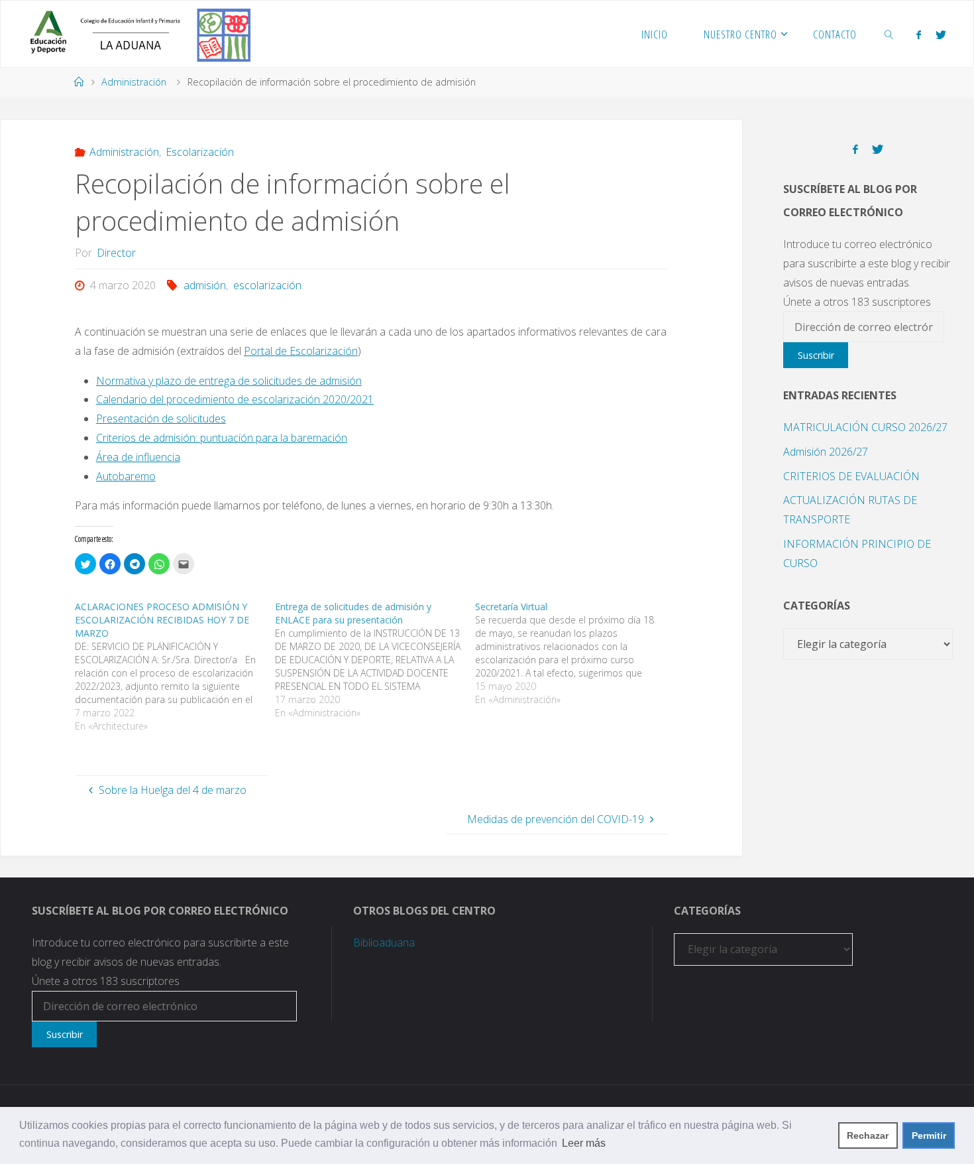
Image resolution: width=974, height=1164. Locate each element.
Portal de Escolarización (301, 351)
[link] (889, 34)
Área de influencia (138, 457)
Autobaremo (126, 476)
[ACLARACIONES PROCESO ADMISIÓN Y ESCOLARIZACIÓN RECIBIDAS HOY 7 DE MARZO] (175, 666)
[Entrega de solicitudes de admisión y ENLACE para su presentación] (375, 660)
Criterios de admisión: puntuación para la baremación (221, 437)
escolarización (267, 285)
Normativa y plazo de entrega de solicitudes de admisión (229, 380)
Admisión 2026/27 (825, 451)
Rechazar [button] (868, 1135)
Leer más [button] (584, 1143)
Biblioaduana (384, 942)
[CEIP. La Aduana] (135, 34)
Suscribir (816, 355)
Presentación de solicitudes (161, 418)
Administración (133, 82)
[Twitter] (940, 34)
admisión (205, 285)
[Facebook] (918, 34)
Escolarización (200, 152)
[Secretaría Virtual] (575, 653)
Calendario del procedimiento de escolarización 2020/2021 (235, 399)
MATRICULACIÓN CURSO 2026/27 (865, 427)
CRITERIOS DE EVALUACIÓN (851, 476)
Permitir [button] (929, 1135)
